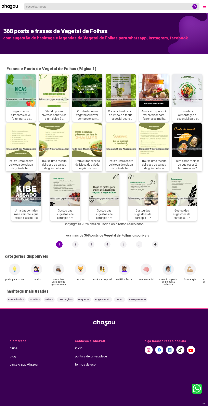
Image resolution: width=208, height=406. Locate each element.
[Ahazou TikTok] (180, 350)
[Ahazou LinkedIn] (170, 350)
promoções (66, 299)
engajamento (102, 299)
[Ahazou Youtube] (191, 350)
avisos (49, 299)
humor (120, 299)
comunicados (16, 299)
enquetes (84, 299)
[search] (194, 6)
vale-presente (137, 299)
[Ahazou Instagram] (149, 350)
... (139, 244)
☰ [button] (204, 6)
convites (34, 299)
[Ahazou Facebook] (159, 350)
